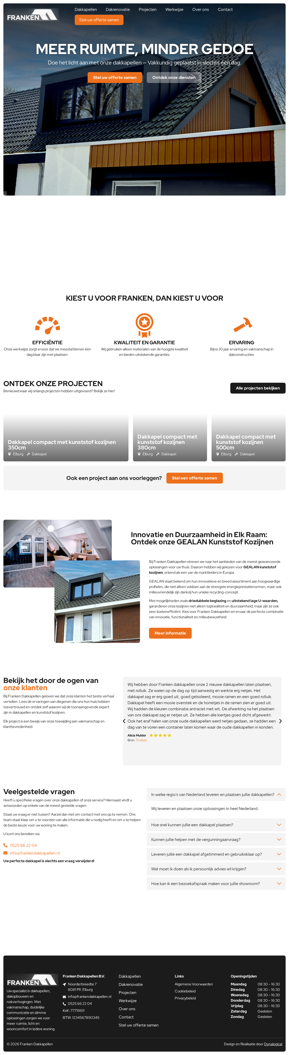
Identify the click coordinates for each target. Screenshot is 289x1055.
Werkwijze (174, 9)
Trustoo (141, 740)
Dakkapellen (86, 9)
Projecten (147, 9)
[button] (124, 721)
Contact (225, 9)
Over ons (200, 9)
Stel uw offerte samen (99, 19)
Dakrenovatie (118, 9)
